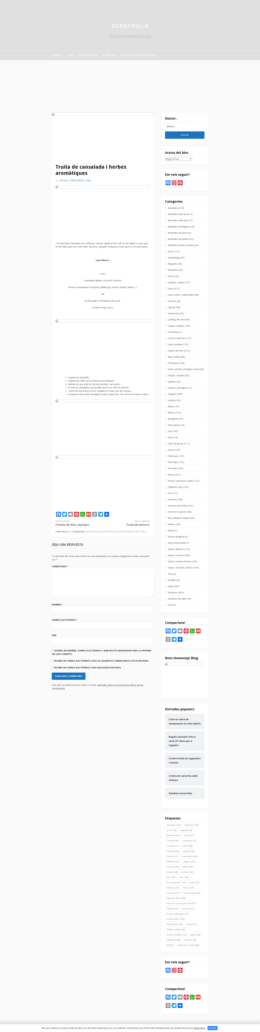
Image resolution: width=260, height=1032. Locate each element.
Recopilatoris (174, 924)
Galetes (172, 381)
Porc (170, 493)
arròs (171, 830)
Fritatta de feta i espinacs (72, 523)
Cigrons (172, 307)
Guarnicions (189, 856)
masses (173, 866)
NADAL (172, 872)
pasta (194, 882)
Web (54, 635)
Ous (88, 180)
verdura (190, 939)
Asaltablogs (174, 257)
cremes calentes (176, 338)
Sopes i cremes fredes (179, 561)
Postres (172, 499)
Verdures (172, 592)
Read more (199, 1028)
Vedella (171, 579)
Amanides (173, 207)
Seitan (171, 530)
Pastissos (173, 455)
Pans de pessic (175, 443)
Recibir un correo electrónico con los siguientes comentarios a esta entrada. (101, 660)
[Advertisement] (130, 83)
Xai (169, 604)
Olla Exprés (174, 424)
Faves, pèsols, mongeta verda (183, 369)
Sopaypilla (130, 26)
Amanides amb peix (178, 220)
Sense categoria (176, 536)
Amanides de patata (178, 238)
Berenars (173, 835)
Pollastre (172, 908)
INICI (71, 55)
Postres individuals (178, 913)
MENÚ (188, 866)
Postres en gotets (177, 511)
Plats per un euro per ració (181, 903)
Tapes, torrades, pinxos (180, 567)
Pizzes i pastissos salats (180, 480)
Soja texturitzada (177, 542)
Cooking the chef (176, 319)
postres (188, 908)
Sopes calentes (176, 549)
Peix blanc (173, 462)
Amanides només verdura (181, 245)
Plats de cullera (176, 898)
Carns (171, 288)
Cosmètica (173, 331)
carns (189, 835)
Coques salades (176, 325)
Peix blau (172, 468)
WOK (170, 945)
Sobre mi (109, 55)
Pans (170, 437)
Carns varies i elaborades (181, 294)
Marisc (171, 406)
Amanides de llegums (179, 226)
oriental (187, 872)
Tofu (170, 573)
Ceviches (172, 300)
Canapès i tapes (176, 282)
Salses (171, 524)
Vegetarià (173, 939)
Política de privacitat (139, 55)
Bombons (173, 269)
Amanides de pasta (178, 232)
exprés (99, 531)
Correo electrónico (64, 619)
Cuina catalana (175, 344)
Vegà (170, 586)
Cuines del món (175, 350)
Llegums (172, 393)
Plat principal (125, 531)
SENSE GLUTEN (176, 929)
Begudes (172, 263)
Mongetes (173, 418)
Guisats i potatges (177, 387)
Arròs (170, 251)
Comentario (60, 566)
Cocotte (172, 840)
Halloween (173, 861)
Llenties (172, 400)
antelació (90, 531)
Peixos (171, 474)
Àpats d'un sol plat (188, 945)
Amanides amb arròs (178, 214)
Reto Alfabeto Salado (179, 517)
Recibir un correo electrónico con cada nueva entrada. (87, 667)
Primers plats (139, 531)
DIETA (187, 846)
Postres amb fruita (177, 505)
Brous (171, 276)
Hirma (63, 180)
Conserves (173, 313)
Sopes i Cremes (176, 555)
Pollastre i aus (175, 486)
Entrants (173, 851)
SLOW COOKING (176, 934)
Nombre (57, 604)
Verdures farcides (177, 598)
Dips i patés (174, 356)
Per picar (113, 531)
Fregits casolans (176, 375)
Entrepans (173, 362)
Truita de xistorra (138, 523)
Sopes (195, 934)
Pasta (171, 449)
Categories (88, 55)
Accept (212, 1028)
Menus (57, 55)
